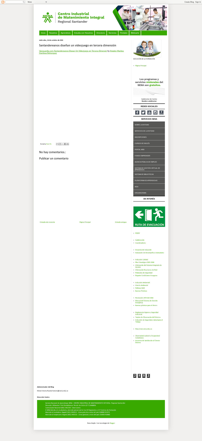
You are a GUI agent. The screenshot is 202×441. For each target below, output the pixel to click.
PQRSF (137, 233)
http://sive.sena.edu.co (143, 329)
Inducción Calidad (141, 260)
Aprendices (65, 33)
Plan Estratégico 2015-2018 (144, 262)
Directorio (100, 33)
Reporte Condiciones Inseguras (146, 275)
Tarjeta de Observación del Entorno (147, 317)
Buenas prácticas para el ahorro (146, 305)
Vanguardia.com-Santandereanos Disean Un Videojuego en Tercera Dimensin (73, 51)
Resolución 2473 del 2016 (144, 298)
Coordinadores (140, 243)
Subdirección (139, 240)
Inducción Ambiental (142, 283)
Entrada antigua (120, 222)
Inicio (43, 33)
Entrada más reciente (47, 222)
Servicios (112, 33)
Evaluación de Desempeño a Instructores (149, 253)
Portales (123, 33)
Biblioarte (135, 33)
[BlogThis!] (60, 144)
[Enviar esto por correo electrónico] (57, 144)
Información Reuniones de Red (146, 270)
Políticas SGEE (140, 288)
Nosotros (53, 33)
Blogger (112, 423)
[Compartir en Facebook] (65, 144)
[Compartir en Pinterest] (67, 144)
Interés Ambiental (141, 285)
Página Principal (85, 222)
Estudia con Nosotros (83, 33)
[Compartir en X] (62, 144)
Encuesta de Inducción (143, 250)
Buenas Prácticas (141, 291)
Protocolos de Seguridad (143, 273)
